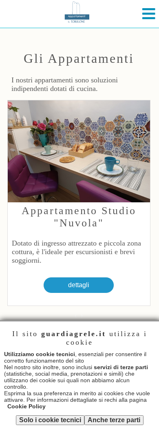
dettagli (78, 284)
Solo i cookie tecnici (50, 419)
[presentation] (76, 315)
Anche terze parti (114, 419)
